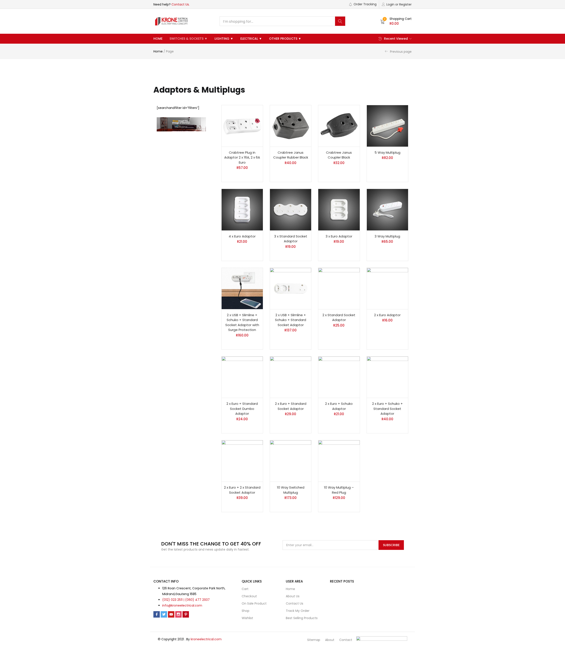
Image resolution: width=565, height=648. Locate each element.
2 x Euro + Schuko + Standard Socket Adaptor (387, 408)
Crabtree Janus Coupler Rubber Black (290, 155)
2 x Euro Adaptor (387, 315)
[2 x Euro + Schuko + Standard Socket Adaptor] (387, 377)
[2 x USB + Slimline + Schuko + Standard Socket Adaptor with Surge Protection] (242, 288)
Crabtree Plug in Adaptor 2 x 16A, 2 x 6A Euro (242, 157)
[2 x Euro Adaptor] (387, 288)
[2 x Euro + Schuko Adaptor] (339, 377)
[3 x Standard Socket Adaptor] (290, 209)
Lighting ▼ (224, 38)
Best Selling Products (302, 618)
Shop (245, 611)
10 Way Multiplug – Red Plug (339, 490)
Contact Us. (180, 4)
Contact (345, 640)
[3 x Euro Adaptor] (339, 209)
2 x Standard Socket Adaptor (338, 317)
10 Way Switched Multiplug (290, 490)
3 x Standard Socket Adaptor (290, 239)
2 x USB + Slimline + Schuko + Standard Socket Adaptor (290, 320)
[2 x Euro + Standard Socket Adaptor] (290, 377)
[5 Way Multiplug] (387, 125)
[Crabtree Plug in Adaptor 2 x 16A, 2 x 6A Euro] (242, 125)
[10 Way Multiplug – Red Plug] (339, 461)
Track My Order (297, 611)
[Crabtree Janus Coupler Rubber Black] (290, 125)
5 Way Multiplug (387, 152)
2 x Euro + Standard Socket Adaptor (290, 406)
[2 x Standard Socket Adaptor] (339, 288)
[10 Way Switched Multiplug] (290, 461)
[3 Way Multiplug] (387, 209)
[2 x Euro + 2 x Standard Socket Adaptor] (242, 461)
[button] (396, 21)
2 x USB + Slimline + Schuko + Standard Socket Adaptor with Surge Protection (242, 322)
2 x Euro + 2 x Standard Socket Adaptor (242, 490)
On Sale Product (254, 603)
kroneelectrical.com (206, 639)
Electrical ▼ (251, 38)
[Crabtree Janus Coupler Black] (339, 125)
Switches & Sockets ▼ (188, 38)
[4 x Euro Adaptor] (242, 209)
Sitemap (313, 640)
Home (157, 38)
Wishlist (247, 618)
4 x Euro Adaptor (242, 236)
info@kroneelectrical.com (182, 605)
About (329, 640)
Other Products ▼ (285, 38)
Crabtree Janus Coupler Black (339, 155)
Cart (245, 589)
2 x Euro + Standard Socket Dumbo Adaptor (242, 408)
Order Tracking (365, 4)
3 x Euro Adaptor (339, 236)
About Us (292, 596)
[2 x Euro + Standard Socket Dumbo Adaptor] (242, 377)
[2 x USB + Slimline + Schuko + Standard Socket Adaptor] (290, 288)
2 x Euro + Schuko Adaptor (339, 406)
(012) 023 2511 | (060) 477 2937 (186, 600)
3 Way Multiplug (387, 236)
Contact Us (294, 603)
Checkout (249, 596)
